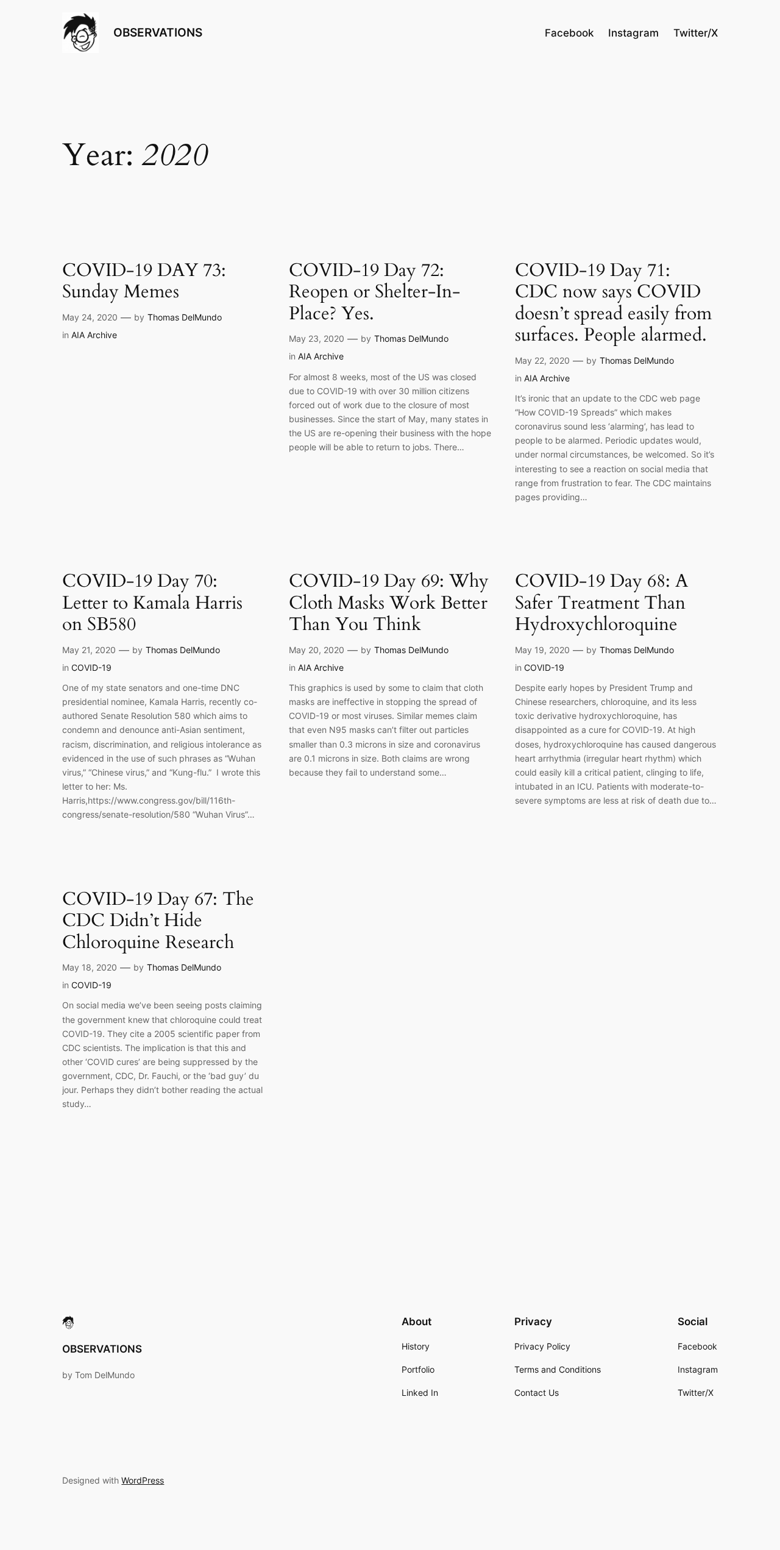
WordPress (142, 1480)
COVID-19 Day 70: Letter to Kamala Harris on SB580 (152, 603)
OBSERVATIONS (157, 32)
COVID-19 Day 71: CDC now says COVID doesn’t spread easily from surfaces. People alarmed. (613, 303)
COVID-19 (91, 667)
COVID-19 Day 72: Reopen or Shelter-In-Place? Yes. (374, 292)
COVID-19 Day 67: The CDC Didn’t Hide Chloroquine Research (158, 921)
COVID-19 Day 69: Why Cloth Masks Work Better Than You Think (389, 603)
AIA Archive (94, 335)
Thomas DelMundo (184, 317)
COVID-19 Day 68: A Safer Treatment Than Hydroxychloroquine (601, 603)
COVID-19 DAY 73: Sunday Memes (144, 281)
